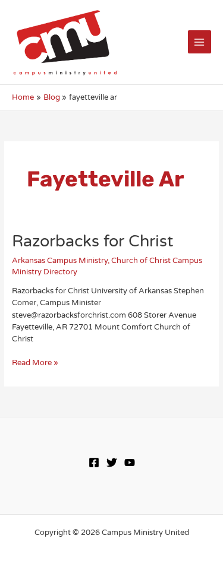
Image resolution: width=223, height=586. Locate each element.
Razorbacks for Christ (92, 241)
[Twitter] (111, 462)
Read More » (35, 363)
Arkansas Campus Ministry (60, 260)
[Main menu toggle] (199, 41)
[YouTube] (129, 462)
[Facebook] (94, 462)
